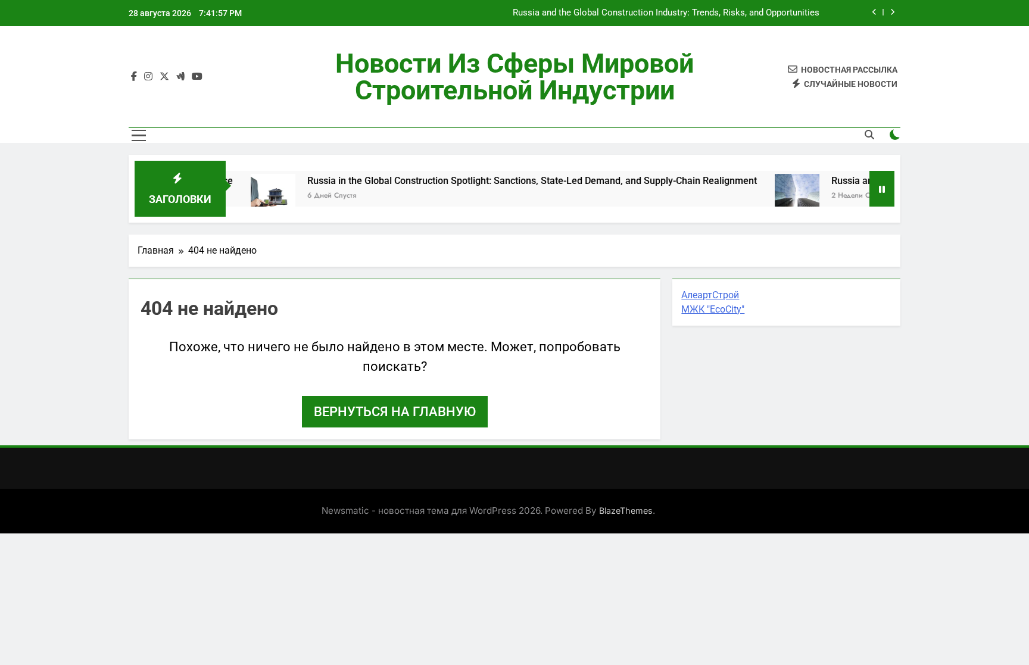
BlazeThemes (626, 510)
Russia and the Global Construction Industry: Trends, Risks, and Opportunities (666, 13)
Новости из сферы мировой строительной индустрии (514, 77)
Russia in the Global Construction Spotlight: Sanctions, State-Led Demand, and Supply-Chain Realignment (515, 180)
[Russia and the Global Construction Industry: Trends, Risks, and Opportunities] (780, 196)
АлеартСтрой (710, 295)
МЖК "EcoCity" (712, 309)
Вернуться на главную (395, 411)
